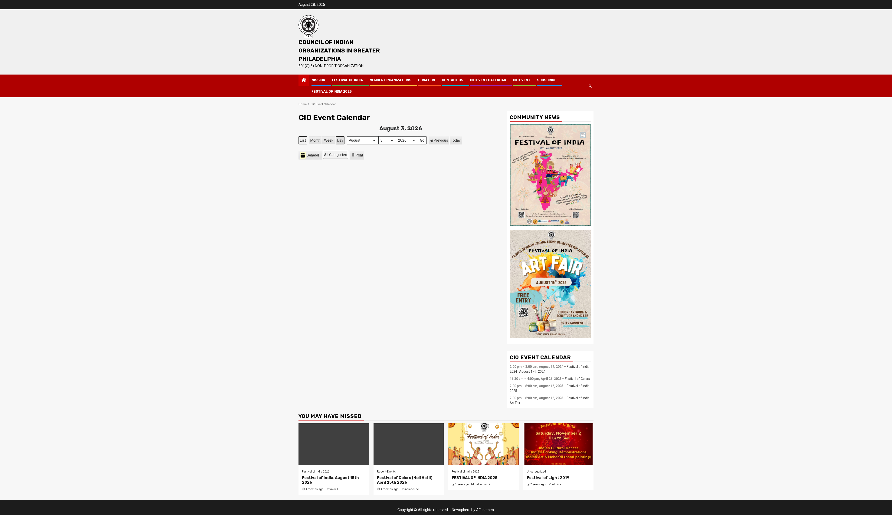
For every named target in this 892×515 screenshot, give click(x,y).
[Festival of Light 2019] (558, 444)
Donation (426, 80)
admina (556, 484)
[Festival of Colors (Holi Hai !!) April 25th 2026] (409, 444)
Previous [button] (440, 140)
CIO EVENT (521, 80)
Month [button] (315, 140)
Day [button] (340, 140)
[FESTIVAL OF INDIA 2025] (483, 444)
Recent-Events (386, 471)
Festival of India (347, 80)
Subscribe (546, 80)
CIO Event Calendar (488, 80)
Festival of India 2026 (315, 471)
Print (357, 156)
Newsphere (461, 510)
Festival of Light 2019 (548, 478)
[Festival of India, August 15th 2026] (333, 444)
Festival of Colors (577, 379)
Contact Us (452, 80)
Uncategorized (536, 471)
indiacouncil (412, 489)
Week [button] (328, 140)
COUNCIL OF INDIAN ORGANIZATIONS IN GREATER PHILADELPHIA (339, 50)
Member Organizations (390, 80)
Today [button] (456, 140)
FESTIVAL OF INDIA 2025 (332, 92)
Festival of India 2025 (465, 471)
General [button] (313, 155)
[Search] (590, 86)
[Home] (303, 80)
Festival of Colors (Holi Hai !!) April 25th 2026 (404, 480)
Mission (318, 80)
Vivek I (333, 489)
